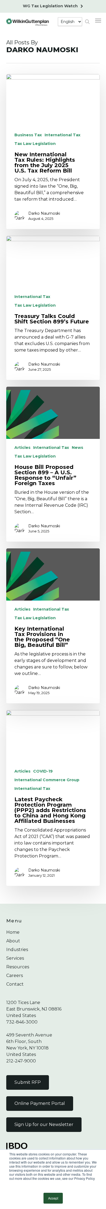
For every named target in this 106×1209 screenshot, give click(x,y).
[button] (98, 20)
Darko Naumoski (44, 213)
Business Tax (28, 135)
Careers (14, 975)
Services (15, 958)
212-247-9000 (21, 1061)
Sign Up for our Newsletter (43, 1124)
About (13, 940)
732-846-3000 (22, 1022)
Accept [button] (53, 1198)
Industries (17, 949)
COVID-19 (43, 771)
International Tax (62, 135)
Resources (17, 966)
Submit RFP (27, 1082)
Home (13, 932)
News (77, 447)
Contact (15, 984)
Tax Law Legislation (35, 143)
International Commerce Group (46, 779)
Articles (22, 447)
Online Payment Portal (39, 1103)
